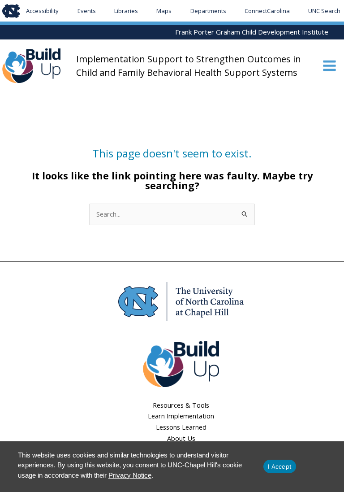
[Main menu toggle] (329, 65)
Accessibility (42, 11)
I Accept (280, 466)
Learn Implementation (181, 415)
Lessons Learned (181, 426)
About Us (181, 438)
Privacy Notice (129, 475)
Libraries (126, 11)
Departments (208, 11)
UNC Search (324, 11)
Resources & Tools (181, 405)
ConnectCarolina (267, 11)
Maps (164, 11)
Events (86, 11)
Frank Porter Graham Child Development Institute (251, 31)
